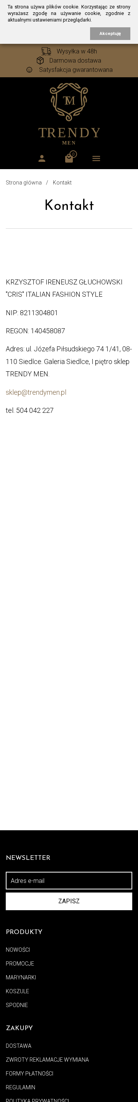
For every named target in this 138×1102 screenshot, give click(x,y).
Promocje (20, 964)
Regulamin (20, 1087)
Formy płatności (29, 1073)
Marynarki (21, 977)
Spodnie (17, 1005)
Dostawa (18, 1046)
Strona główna (24, 183)
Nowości (18, 950)
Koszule (17, 991)
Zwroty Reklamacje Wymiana (47, 1060)
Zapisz (69, 901)
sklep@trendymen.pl (36, 392)
